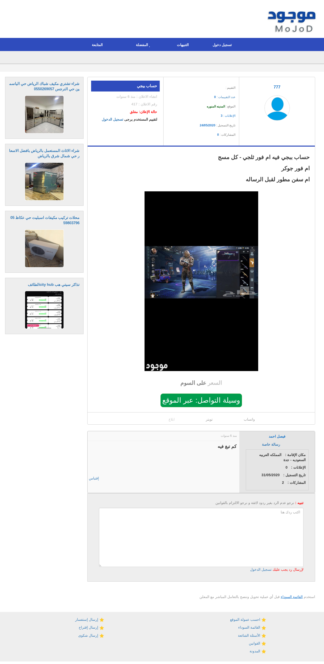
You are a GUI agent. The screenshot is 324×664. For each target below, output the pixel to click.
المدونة (255, 651)
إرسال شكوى (88, 635)
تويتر (209, 419)
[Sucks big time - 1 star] (201, 86)
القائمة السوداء (292, 597)
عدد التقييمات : (224, 97)
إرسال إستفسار (87, 619)
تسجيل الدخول (112, 119)
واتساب (249, 419)
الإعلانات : (228, 116)
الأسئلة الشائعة (249, 635)
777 (277, 87)
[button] (223, 44)
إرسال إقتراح (89, 627)
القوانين (255, 643)
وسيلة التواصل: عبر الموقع (201, 400)
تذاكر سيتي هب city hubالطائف (53, 284)
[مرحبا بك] (293, 19)
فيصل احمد (277, 436)
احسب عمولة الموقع (245, 619)
